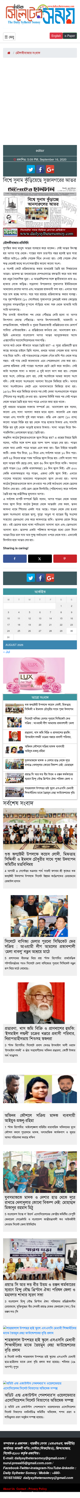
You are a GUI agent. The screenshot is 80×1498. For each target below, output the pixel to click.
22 (61, 624)
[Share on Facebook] (15, 559)
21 (50, 624)
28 (50, 630)
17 (8, 624)
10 (8, 618)
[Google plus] (50, 169)
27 (40, 630)
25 (19, 630)
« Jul (6, 651)
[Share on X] (40, 559)
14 (50, 618)
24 (8, 630)
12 (29, 618)
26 (29, 630)
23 (71, 624)
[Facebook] (40, 169)
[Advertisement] (40, 103)
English (56, 36)
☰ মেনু (9, 36)
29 (61, 630)
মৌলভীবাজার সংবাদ (28, 52)
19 (29, 624)
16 (71, 618)
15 (61, 618)
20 (40, 624)
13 (40, 618)
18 (19, 624)
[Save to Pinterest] (65, 559)
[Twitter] (31, 169)
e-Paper (70, 36)
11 (19, 618)
